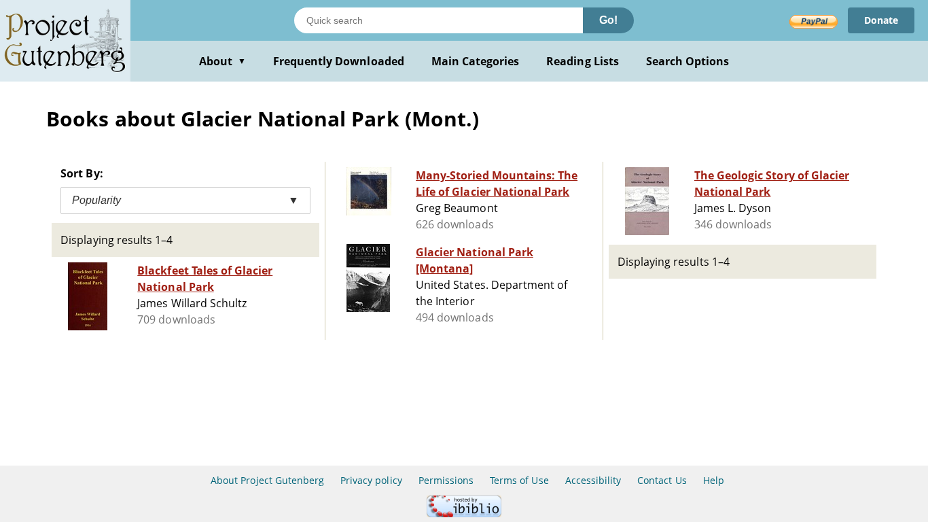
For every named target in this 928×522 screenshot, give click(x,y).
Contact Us (661, 480)
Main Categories (475, 61)
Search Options (688, 61)
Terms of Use (519, 480)
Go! (608, 20)
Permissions (446, 480)
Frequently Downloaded (338, 61)
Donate (881, 20)
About (222, 61)
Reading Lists (582, 61)
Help (713, 480)
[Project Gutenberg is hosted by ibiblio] (464, 513)
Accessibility (593, 480)
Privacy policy (371, 480)
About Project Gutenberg (267, 480)
